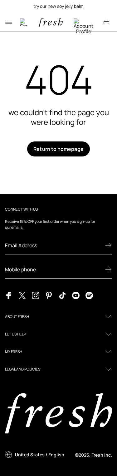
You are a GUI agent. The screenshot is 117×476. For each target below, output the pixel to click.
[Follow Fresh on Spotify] (89, 294)
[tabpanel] (58, 6)
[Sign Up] (108, 245)
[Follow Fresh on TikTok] (62, 294)
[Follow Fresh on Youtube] (76, 294)
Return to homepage (58, 149)
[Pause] (106, 6)
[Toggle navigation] (8, 22)
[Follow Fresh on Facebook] (8, 294)
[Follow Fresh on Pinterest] (49, 294)
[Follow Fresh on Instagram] (35, 294)
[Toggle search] (23, 22)
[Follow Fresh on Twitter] (22, 294)
